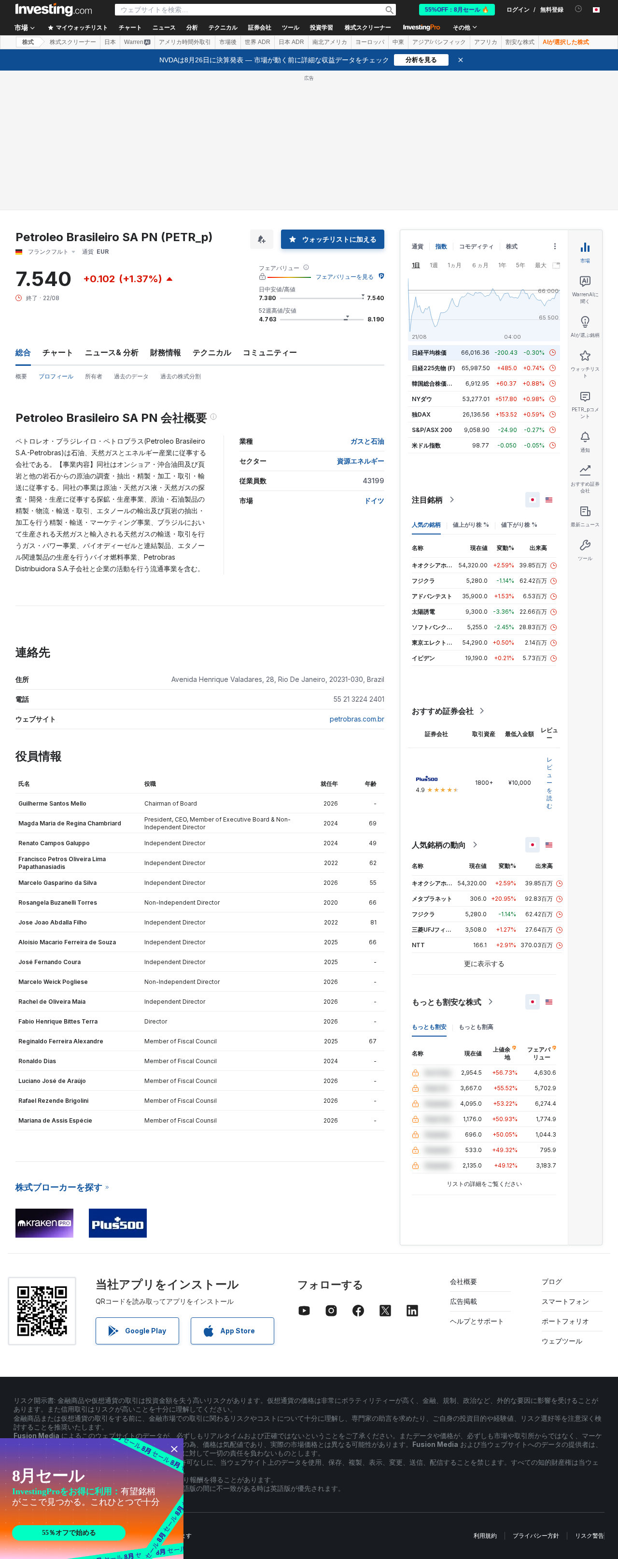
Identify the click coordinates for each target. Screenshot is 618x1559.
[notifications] (578, 9)
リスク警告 (589, 1535)
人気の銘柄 (426, 524)
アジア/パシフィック (439, 42)
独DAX (421, 414)
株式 (28, 42)
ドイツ (374, 500)
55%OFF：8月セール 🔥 (457, 9)
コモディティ (476, 246)
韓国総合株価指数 (435, 383)
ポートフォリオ (565, 1321)
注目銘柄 (427, 500)
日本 (110, 42)
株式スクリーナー (368, 27)
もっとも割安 (429, 1026)
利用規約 (485, 1535)
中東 (398, 42)
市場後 (228, 42)
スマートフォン (565, 1301)
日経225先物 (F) (433, 368)
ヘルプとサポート (477, 1321)
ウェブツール (562, 1341)
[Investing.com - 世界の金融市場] (53, 9)
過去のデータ (131, 376)
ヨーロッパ (369, 42)
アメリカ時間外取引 (185, 42)
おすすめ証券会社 (443, 711)
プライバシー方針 (536, 1535)
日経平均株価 (429, 352)
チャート (57, 352)
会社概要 (463, 1281)
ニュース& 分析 (112, 352)
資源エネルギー (360, 461)
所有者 (93, 376)
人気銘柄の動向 (439, 845)
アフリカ (485, 42)
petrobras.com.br (357, 719)
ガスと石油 (367, 441)
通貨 (417, 246)
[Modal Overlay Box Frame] (91, 1498)
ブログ (552, 1281)
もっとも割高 (476, 1026)
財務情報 (165, 352)
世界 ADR (257, 42)
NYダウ (422, 399)
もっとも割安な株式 (446, 1002)
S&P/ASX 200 (432, 429)
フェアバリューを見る (345, 276)
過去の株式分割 (180, 376)
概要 (21, 376)
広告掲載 (463, 1301)
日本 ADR (291, 42)
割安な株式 (520, 42)
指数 (441, 246)
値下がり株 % (519, 524)
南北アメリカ (329, 42)
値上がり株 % (471, 524)
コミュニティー (270, 352)
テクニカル (212, 352)
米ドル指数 (426, 445)
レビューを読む (549, 782)
